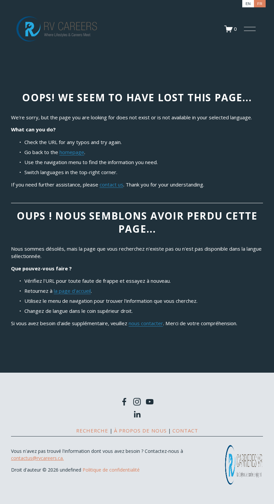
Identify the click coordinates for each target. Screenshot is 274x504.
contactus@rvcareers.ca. (37, 458)
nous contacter (146, 323)
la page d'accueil (72, 290)
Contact (185, 430)
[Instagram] (137, 402)
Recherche (92, 430)
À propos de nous (140, 430)
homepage (71, 152)
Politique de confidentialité (111, 470)
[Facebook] (124, 402)
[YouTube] (150, 402)
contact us (111, 184)
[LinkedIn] (137, 414)
